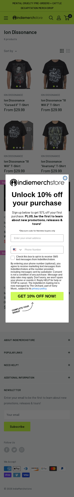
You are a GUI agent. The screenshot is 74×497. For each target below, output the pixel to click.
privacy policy (39, 288)
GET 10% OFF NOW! (37, 296)
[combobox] (17, 249)
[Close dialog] (65, 178)
